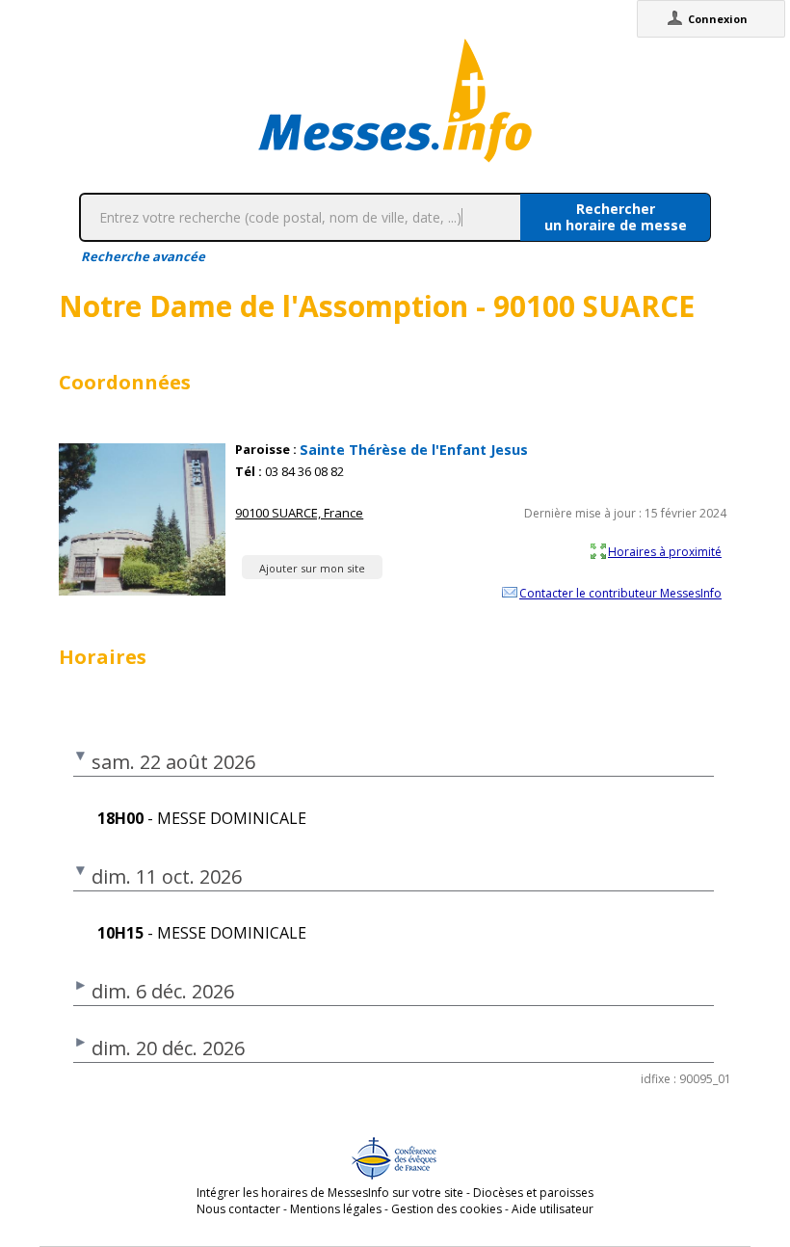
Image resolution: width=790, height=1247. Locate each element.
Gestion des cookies (446, 1209)
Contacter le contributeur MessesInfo (620, 592)
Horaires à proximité (665, 551)
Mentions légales (336, 1209)
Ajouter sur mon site (312, 568)
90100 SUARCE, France (299, 512)
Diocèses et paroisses (533, 1192)
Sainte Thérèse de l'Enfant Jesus (414, 449)
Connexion (718, 19)
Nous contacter (238, 1209)
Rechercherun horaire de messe (615, 216)
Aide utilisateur (552, 1209)
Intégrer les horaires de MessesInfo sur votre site (330, 1192)
